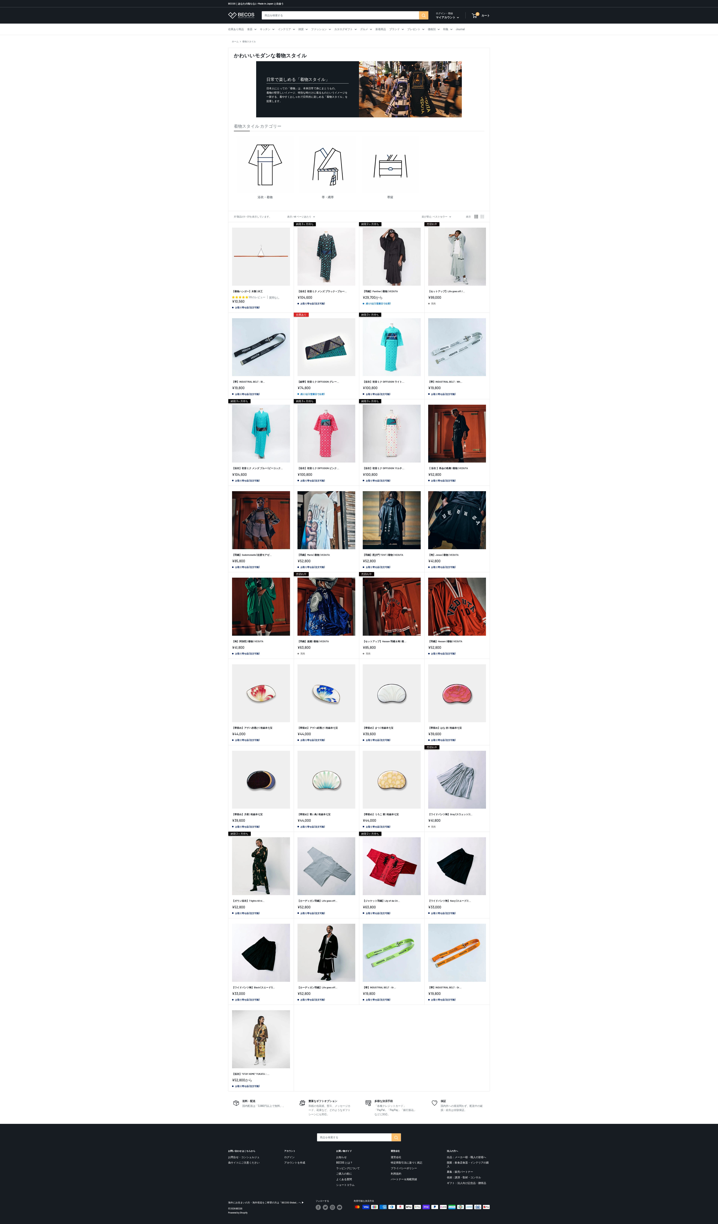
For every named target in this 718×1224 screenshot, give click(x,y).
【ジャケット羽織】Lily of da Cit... (381, 900)
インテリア (284, 29)
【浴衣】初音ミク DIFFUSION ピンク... (318, 468)
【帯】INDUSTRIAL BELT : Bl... (248, 381)
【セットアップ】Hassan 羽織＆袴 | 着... (384, 641)
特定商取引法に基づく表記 (406, 1162)
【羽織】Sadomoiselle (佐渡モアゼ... (252, 554)
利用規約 (396, 1173)
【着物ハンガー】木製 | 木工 (247, 291)
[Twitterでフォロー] (325, 1207)
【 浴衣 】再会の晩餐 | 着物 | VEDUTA (448, 468)
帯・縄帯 (328, 197)
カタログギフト (343, 29)
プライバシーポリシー (404, 1168)
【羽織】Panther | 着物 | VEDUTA (380, 291)
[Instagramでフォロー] (332, 1207)
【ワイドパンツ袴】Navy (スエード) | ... (449, 900)
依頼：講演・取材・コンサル (464, 1177)
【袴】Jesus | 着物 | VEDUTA (443, 554)
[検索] (423, 15)
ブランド (394, 29)
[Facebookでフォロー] (318, 1207)
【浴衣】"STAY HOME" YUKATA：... (250, 1073)
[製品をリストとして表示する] (482, 216)
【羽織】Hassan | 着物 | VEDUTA (445, 641)
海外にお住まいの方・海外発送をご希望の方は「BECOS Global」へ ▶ (266, 1202)
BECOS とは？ (344, 1162)
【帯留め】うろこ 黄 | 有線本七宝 (381, 814)
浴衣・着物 (265, 197)
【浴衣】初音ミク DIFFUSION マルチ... (383, 468)
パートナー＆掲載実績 (404, 1179)
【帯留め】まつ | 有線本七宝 (378, 727)
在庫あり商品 (236, 29)
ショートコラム (345, 1184)
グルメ (364, 29)
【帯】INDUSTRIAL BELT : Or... (444, 987)
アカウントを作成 (294, 1162)
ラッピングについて (348, 1168)
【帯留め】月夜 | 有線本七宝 (247, 814)
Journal (460, 29)
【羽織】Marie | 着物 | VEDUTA (313, 554)
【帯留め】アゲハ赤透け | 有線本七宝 (252, 727)
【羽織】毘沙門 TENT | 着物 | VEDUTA (383, 554)
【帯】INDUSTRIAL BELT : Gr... (379, 987)
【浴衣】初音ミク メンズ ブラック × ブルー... (322, 291)
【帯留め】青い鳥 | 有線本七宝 (314, 814)
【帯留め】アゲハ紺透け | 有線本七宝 (317, 727)
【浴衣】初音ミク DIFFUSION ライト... (383, 381)
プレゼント (413, 29)
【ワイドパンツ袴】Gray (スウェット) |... (450, 814)
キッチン (265, 29)
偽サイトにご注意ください (244, 1162)
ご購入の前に (344, 1173)
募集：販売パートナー (460, 1171)
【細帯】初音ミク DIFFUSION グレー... (318, 381)
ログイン (289, 1157)
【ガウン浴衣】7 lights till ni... (248, 900)
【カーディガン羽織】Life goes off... (317, 900)
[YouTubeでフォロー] (339, 1207)
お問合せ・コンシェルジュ (244, 1157)
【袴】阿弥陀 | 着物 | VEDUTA (247, 641)
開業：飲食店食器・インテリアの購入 (468, 1164)
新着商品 (380, 29)
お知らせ (341, 1157)
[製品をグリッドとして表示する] (476, 216)
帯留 (390, 197)
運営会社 (396, 1157)
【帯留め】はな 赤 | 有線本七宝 (445, 727)
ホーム (235, 41)
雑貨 (301, 29)
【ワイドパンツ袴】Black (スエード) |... (253, 987)
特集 (445, 29)
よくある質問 (344, 1179)
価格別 (432, 29)
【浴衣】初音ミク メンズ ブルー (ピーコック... (257, 468)
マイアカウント (446, 17)
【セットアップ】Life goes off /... (446, 291)
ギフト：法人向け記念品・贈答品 (466, 1183)
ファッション (319, 29)
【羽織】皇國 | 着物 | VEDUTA (313, 641)
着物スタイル (249, 41)
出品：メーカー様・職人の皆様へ (466, 1157)
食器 (249, 29)
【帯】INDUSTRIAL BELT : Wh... (445, 381)
